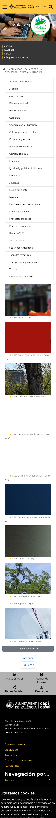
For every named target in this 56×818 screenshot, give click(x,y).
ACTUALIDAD (15, 69)
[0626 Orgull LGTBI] (28, 300)
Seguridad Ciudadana (21, 247)
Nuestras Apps (14, 678)
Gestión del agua (18, 153)
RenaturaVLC (16, 233)
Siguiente (28, 665)
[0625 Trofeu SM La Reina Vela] (28, 623)
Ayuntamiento (17, 96)
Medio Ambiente (18, 190)
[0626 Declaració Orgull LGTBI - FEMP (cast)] (28, 416)
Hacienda (14, 161)
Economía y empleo (20, 139)
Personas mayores (19, 211)
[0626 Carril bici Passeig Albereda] (28, 379)
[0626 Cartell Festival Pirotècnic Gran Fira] (28, 337)
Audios (8, 46)
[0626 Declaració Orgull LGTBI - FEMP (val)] (28, 458)
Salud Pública (16, 240)
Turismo (13, 269)
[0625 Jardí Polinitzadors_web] (28, 578)
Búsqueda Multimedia (16, 57)
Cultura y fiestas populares (23, 132)
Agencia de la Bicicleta (21, 81)
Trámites (11, 755)
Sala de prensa (33, 69)
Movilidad (14, 197)
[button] (28, 649)
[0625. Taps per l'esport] (28, 601)
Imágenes (9, 50)
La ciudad (11, 749)
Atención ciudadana (19, 760)
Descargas (41, 691)
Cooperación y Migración (23, 125)
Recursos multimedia (17, 72)
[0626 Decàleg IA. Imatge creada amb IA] (28, 499)
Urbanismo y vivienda (21, 276)
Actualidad (12, 765)
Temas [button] (9, 780)
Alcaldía (13, 88)
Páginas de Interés (42, 680)
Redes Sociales (14, 691)
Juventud (14, 182)
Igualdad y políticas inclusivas (25, 168)
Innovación (15, 175)
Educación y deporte (20, 146)
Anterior (28, 658)
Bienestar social (18, 110)
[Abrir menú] (4, 7)
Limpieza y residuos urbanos (24, 204)
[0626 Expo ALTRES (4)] (28, 541)
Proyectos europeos (20, 218)
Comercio (14, 117)
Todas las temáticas (20, 255)
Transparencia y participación (25, 262)
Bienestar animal (18, 103)
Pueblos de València (20, 226)
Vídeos (8, 54)
